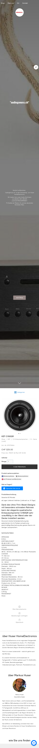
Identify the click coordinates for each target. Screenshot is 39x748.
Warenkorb (19, 622)
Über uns (11, 3)
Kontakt (25, 3)
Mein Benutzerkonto (19, 609)
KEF (9, 439)
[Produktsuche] (36, 67)
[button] (12, 488)
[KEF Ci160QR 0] (19, 415)
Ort (18, 3)
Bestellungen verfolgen (19, 616)
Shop (3, 439)
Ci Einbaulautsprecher (20, 439)
